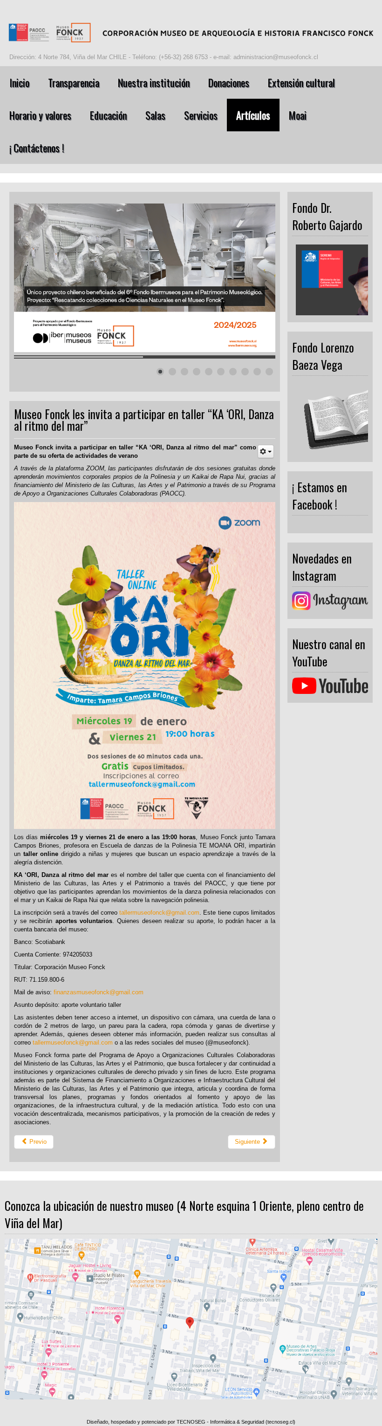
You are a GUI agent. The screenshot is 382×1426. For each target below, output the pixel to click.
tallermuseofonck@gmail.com (159, 912)
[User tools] (266, 451)
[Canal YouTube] (330, 685)
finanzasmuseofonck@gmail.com (98, 992)
